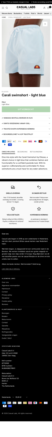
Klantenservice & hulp (12, 309)
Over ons (5, 282)
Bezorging (23, 152)
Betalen (4, 316)
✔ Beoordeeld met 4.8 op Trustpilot (17, 134)
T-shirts (26, 13)
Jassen (46, 13)
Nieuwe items (7, 13)
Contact (5, 292)
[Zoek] (7, 8)
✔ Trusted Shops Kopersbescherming (18, 129)
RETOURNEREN (36, 152)
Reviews (5, 304)
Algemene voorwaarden (11, 285)
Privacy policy (7, 295)
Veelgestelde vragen (9, 335)
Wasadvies (6, 329)
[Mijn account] (44, 8)
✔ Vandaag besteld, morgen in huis (17, 118)
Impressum (6, 289)
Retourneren (6, 319)
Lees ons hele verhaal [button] (11, 269)
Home (4, 17)
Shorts (39, 13)
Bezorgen (5, 313)
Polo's (33, 13)
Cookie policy (7, 301)
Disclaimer (5, 298)
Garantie (5, 326)
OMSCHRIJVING (8, 152)
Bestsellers (18, 13)
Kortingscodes (7, 332)
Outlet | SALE (7, 338)
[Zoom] (45, 24)
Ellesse (5, 92)
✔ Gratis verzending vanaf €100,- (16, 123)
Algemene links (8, 278)
